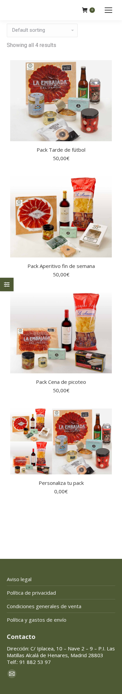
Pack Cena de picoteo (61, 381)
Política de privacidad (31, 592)
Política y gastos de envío (36, 619)
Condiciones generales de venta (44, 606)
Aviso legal (19, 579)
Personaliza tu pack (61, 482)
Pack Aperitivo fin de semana (61, 266)
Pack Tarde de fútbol (61, 149)
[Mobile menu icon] (108, 10)
